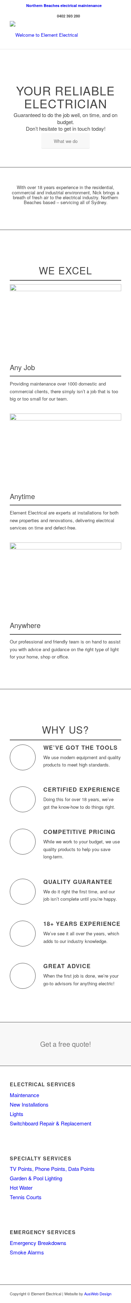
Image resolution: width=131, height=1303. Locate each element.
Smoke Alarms (27, 1252)
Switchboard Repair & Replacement (50, 1123)
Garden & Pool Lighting (36, 1178)
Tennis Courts (26, 1197)
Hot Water (21, 1187)
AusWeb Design (97, 1293)
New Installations (29, 1104)
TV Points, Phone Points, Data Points (52, 1168)
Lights (16, 1113)
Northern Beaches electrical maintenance (64, 5)
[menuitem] (64, 5)
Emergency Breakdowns (38, 1242)
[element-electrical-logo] (54, 35)
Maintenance (24, 1095)
